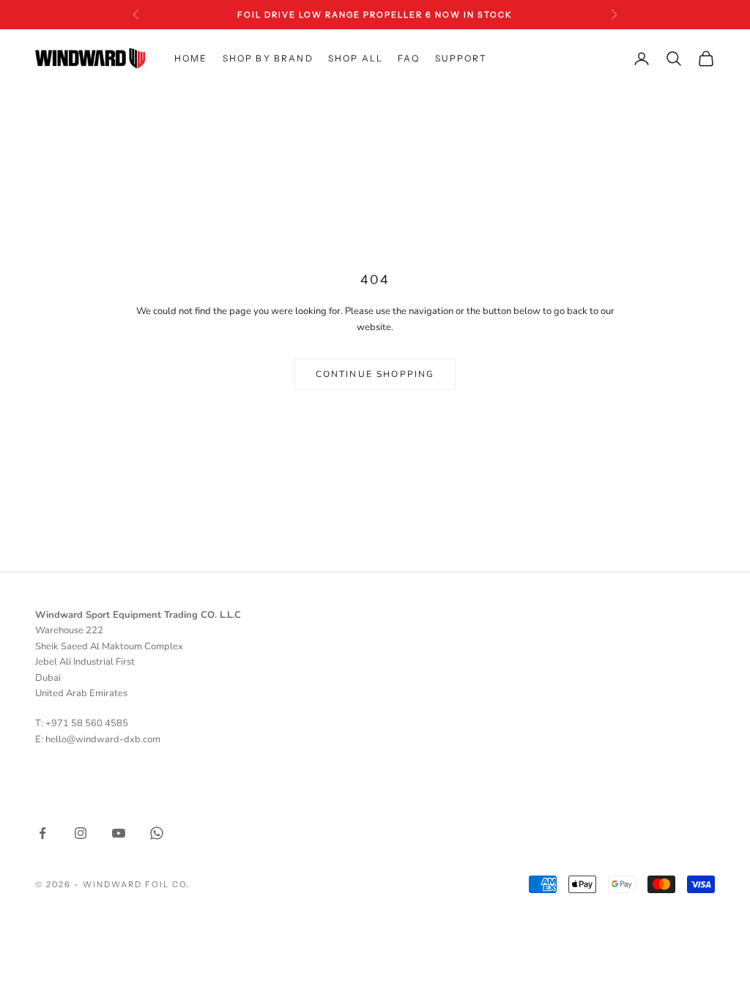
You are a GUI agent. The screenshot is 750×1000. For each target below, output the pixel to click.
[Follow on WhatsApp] (156, 833)
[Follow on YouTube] (118, 833)
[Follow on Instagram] (80, 833)
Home (191, 58)
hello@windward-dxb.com (102, 739)
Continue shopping (375, 374)
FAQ (409, 58)
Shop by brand (268, 58)
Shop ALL (355, 58)
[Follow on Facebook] (42, 833)
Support (461, 58)
